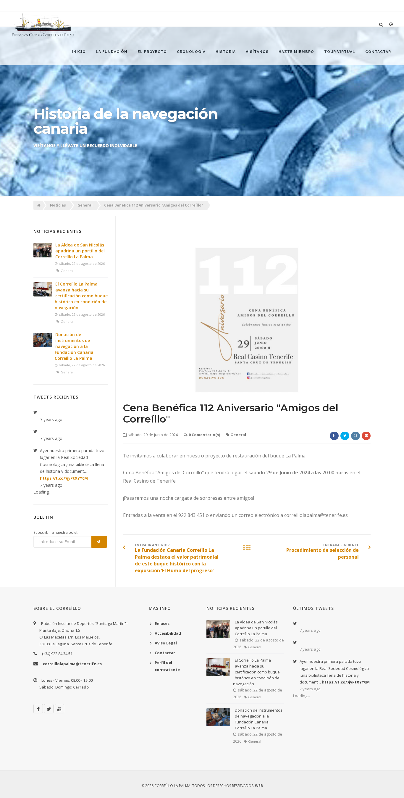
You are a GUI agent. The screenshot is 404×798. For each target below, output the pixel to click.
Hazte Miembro (296, 52)
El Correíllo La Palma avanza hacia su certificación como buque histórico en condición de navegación (81, 295)
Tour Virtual (339, 52)
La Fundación (111, 52)
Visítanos (257, 52)
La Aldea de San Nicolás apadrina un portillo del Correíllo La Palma (80, 250)
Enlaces (162, 623)
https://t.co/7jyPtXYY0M (64, 478)
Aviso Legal (166, 643)
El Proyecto (152, 52)
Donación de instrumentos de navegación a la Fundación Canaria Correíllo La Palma (74, 346)
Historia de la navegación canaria (125, 121)
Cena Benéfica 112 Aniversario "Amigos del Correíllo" (153, 205)
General (85, 205)
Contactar (378, 52)
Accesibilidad (168, 633)
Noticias (58, 205)
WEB (259, 785)
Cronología (191, 52)
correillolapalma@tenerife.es (72, 663)
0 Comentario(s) (204, 434)
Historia (226, 52)
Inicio (79, 52)
